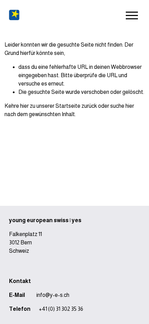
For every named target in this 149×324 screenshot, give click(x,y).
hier (24, 106)
